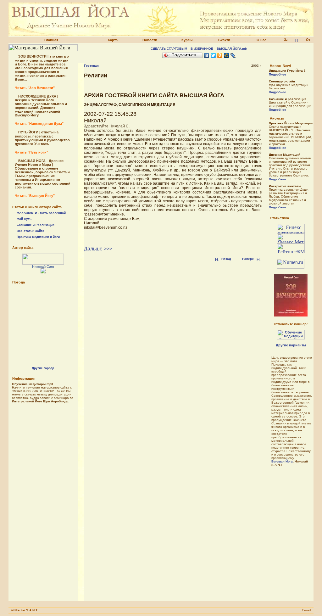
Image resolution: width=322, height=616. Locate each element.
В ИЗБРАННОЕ (202, 48)
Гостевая (91, 65)
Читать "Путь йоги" (31, 152)
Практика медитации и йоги (38, 236)
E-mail (306, 610)
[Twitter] (213, 55)
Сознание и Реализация (35, 225)
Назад (226, 258)
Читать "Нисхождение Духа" (39, 124)
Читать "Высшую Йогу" (35, 196)
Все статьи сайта (30, 230)
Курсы (186, 40)
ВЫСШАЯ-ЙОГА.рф (232, 48)
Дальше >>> (98, 248)
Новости (149, 40)
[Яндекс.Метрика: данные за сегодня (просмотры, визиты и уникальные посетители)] (291, 239)
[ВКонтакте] (206, 55)
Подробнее (277, 74)
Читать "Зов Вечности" (35, 88)
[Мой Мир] (226, 55)
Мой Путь (24, 219)
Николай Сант (43, 266)
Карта (113, 40)
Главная (51, 40)
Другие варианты (291, 345)
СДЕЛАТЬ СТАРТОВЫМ (169, 48)
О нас (261, 40)
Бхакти (224, 40)
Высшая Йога (282, 461)
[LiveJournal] (233, 55)
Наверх (248, 258)
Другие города (43, 368)
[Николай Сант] (43, 263)
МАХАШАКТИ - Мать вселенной (41, 213)
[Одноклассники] (220, 55)
